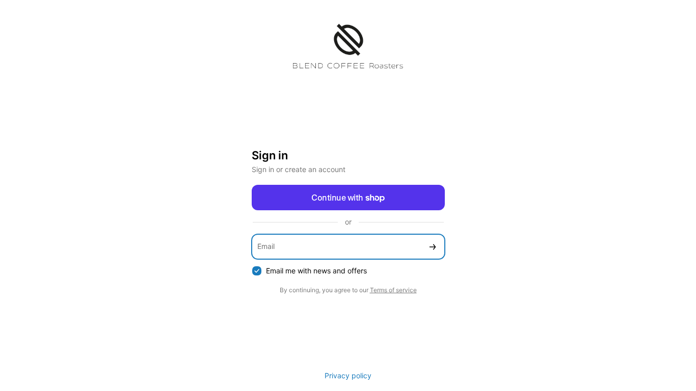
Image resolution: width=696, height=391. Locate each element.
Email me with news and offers (316, 270)
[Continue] (432, 247)
